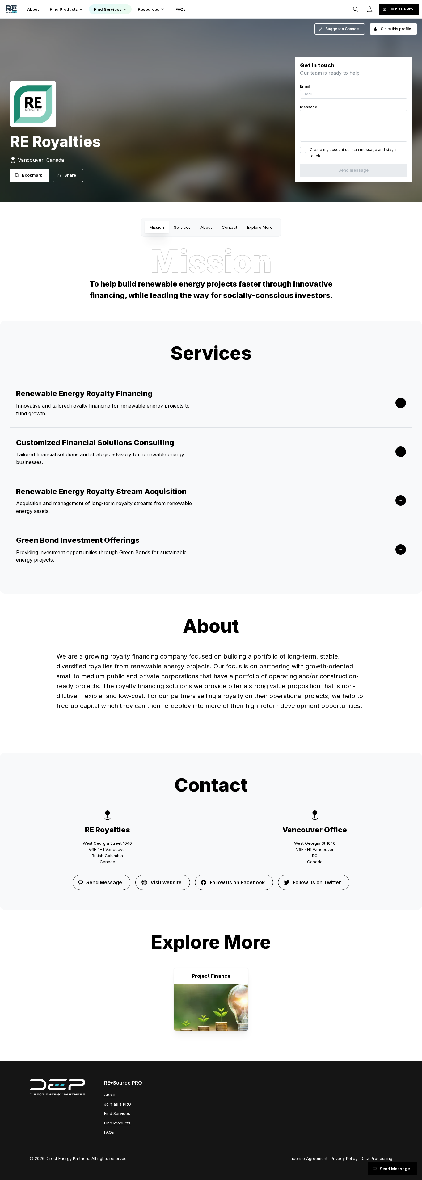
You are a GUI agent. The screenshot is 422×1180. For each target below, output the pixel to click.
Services (182, 227)
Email (305, 86)
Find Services (117, 1113)
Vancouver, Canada (41, 160)
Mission (157, 227)
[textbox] (211, 689)
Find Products (117, 1122)
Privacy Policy (344, 1158)
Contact (229, 227)
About (206, 227)
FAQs (109, 1132)
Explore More (259, 227)
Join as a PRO (117, 1104)
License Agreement (308, 1158)
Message (308, 107)
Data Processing (376, 1158)
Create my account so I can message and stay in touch (354, 152)
